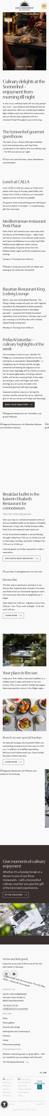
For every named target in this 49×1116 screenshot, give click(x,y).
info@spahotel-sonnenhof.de (15, 1008)
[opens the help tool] (4, 1104)
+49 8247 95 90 (10, 1005)
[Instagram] (6, 974)
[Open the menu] (44, 6)
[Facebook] (14, 974)
